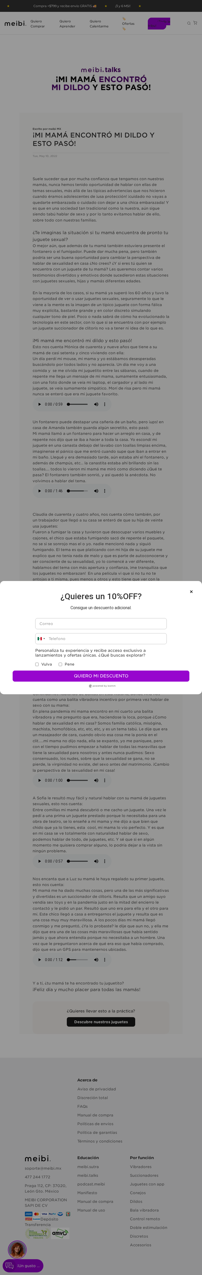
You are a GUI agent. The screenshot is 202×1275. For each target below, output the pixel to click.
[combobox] (41, 638)
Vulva (46, 664)
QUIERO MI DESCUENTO (101, 675)
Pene (69, 664)
